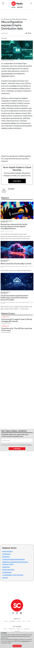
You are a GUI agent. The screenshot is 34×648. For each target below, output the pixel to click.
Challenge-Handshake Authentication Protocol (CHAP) (15, 563)
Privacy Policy (29, 444)
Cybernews (5, 76)
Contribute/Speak (11, 628)
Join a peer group (26, 628)
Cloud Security (6, 19)
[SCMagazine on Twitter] (17, 613)
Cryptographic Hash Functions (12, 575)
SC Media (5, 621)
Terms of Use (23, 444)
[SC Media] (17, 3)
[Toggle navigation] (3, 3)
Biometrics (6, 557)
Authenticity (6, 554)
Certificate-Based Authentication (13, 559)
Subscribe (17, 448)
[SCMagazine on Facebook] (13, 613)
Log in (13, 7)
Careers (24, 621)
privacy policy (25, 641)
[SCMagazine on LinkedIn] (21, 613)
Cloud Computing (8, 570)
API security (5, 260)
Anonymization (7, 551)
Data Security (16, 19)
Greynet (5, 578)
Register (19, 7)
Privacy (24, 19)
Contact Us (19, 621)
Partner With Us (17, 631)
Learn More (17, 181)
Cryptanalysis (7, 572)
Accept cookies (17, 645)
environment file (6, 74)
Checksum (6, 567)
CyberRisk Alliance (12, 621)
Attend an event (19, 628)
